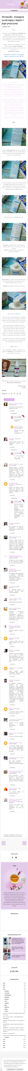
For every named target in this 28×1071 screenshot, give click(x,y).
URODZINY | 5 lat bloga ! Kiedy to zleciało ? (13, 1027)
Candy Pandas (13, 599)
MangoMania (13, 608)
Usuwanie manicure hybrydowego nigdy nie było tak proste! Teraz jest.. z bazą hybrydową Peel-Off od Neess (18, 941)
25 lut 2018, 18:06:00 (16, 404)
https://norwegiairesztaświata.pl (16, 771)
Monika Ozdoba (14, 404)
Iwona (11, 523)
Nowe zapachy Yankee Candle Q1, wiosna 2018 (14, 1035)
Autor (11, 638)
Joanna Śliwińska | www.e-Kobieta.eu (15, 556)
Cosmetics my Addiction (18, 427)
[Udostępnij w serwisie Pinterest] (20, 394)
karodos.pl (13, 668)
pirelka (16, 416)
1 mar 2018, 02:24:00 (16, 720)
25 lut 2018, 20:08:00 (17, 417)
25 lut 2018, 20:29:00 (18, 427)
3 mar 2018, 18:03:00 (15, 773)
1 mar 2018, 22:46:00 (15, 743)
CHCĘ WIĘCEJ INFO (11, 1069)
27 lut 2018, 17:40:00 (14, 681)
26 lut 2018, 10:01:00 (14, 587)
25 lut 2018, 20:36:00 (17, 501)
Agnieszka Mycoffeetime (13, 569)
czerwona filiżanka (15, 719)
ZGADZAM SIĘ (19, 1069)
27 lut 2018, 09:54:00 (14, 638)
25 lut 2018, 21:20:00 (15, 537)
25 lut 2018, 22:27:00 (16, 557)
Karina (11, 680)
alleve (11, 586)
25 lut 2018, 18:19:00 (15, 439)
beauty (11, 708)
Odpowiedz (12, 410)
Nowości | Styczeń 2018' (9, 1033)
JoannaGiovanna (14, 757)
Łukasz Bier (13, 733)
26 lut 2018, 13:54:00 (15, 599)
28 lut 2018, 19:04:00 (14, 709)
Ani (23, 350)
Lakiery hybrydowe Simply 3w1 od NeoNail (18, 956)
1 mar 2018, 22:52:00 (16, 758)
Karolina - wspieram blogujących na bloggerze (15, 800)
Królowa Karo (14, 743)
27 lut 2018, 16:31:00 (14, 651)
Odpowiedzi (14, 413)
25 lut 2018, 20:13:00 (17, 453)
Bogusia (11, 439)
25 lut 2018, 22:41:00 (15, 571)
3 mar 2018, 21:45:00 (15, 789)
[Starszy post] (24, 843)
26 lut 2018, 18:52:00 (15, 627)
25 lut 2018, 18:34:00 (16, 465)
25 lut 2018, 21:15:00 (14, 524)
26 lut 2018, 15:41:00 (15, 609)
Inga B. (11, 650)
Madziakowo (13, 788)
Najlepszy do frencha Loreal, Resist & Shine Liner (17, 948)
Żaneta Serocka (14, 464)
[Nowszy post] (4, 843)
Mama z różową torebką (14, 626)
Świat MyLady (13, 537)
